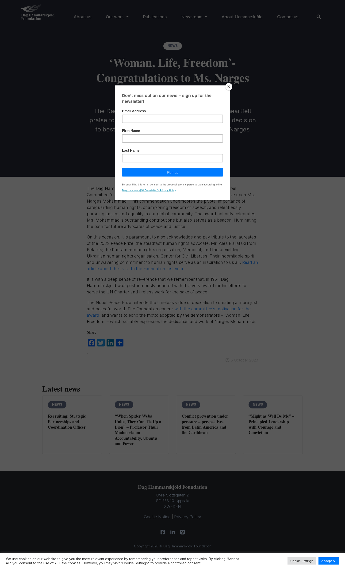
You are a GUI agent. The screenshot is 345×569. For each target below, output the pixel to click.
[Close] (228, 86)
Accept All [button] (328, 561)
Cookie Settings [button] (301, 561)
